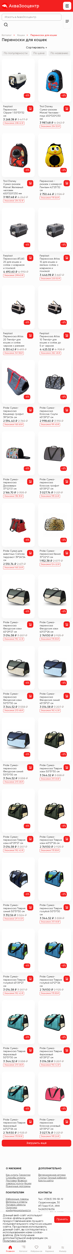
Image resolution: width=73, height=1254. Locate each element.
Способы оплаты (16, 1178)
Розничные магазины (18, 1186)
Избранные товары (17, 1199)
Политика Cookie (14, 1241)
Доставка (11, 1180)
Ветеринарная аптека (52, 1175)
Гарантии (24, 1175)
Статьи (42, 1178)
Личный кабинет (57, 1178)
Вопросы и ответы (16, 1202)
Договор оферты (16, 1204)
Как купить (12, 1175)
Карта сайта (46, 1180)
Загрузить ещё (36, 1143)
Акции (27, 1183)
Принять (62, 1219)
